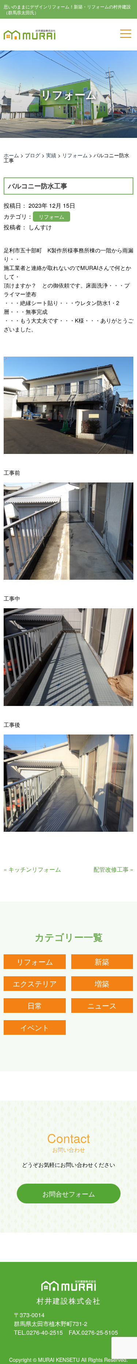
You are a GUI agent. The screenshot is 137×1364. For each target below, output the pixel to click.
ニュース (102, 1005)
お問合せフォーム (68, 1193)
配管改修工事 (111, 869)
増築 (102, 983)
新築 (102, 961)
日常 (34, 1005)
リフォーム (34, 961)
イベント (34, 1027)
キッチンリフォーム (34, 869)
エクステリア (35, 983)
